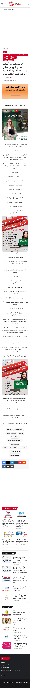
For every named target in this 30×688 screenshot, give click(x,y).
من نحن (3, 672)
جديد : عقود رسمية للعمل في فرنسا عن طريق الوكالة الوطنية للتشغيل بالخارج (20, 636)
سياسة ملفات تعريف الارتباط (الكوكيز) (10, 670)
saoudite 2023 (15, 451)
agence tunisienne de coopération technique (15, 54)
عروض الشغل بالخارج (8, 60)
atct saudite (15, 444)
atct (9, 57)
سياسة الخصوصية (5, 664)
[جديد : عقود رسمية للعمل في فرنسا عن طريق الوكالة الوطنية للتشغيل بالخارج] (6, 637)
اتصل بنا (3, 675)
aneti (5, 57)
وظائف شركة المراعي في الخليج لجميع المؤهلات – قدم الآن (22, 541)
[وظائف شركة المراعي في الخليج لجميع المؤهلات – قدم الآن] (22, 534)
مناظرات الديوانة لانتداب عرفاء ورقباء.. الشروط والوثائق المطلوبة (20, 620)
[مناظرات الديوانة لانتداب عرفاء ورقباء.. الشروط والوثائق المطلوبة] (6, 621)
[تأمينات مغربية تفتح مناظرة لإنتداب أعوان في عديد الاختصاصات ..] (8, 534)
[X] (8, 462)
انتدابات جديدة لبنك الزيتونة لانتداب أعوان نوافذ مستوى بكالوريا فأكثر (19, 628)
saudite (14, 57)
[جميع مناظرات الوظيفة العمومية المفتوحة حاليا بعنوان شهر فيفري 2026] (6, 613)
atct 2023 (15, 437)
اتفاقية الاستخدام (5, 667)
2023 (9, 48)
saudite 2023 (15, 455)
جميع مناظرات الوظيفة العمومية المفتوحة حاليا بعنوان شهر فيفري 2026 (20, 612)
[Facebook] (4, 462)
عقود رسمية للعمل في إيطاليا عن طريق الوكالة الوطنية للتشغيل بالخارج (20, 588)
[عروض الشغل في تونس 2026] (14, 3)
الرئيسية (3, 662)
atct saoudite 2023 (15, 440)
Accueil (6, 48)
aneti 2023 (18, 429)
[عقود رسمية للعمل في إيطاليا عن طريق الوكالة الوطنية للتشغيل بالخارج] (6, 589)
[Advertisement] (15, 28)
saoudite (23, 448)
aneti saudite (12, 433)
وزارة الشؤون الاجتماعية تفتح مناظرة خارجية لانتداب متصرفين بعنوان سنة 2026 (19, 596)
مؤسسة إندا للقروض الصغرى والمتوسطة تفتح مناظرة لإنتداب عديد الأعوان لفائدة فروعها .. (20, 644)
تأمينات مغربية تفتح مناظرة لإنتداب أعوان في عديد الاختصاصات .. (8, 541)
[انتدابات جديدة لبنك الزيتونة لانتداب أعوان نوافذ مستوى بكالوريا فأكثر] (6, 629)
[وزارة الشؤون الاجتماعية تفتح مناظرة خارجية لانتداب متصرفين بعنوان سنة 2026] (6, 597)
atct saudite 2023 (10, 448)
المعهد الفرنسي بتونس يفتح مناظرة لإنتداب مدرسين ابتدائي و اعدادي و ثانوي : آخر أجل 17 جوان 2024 (22, 523)
